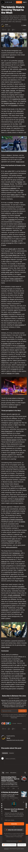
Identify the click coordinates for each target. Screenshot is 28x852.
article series (5, 272)
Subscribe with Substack (15, 830)
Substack (6, 848)
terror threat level (6, 431)
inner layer (22, 488)
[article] (14, 782)
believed (4, 561)
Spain (7, 90)
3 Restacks (19, 723)
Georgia (12, 90)
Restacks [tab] (11, 753)
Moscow (6, 184)
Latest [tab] (7, 772)
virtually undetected (14, 595)
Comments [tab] (5, 753)
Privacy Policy (19, 836)
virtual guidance (19, 499)
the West (14, 241)
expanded (11, 219)
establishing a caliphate (8, 188)
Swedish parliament (10, 103)
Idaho (3, 105)
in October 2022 (6, 343)
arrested (20, 61)
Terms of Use (21, 714)
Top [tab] (3, 772)
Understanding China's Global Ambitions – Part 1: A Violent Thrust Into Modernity (10, 779)
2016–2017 (20, 111)
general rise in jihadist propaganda (12, 519)
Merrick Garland (11, 440)
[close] (23, 802)
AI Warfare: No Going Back (9, 792)
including (4, 299)
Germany (21, 90)
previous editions (6, 236)
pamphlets (4, 314)
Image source (10, 57)
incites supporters (15, 278)
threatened (4, 268)
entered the (22, 69)
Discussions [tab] (13, 772)
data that (4, 578)
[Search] (25, 772)
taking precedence (11, 547)
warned (16, 423)
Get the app (22, 845)
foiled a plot (14, 194)
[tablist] (8, 753)
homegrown (16, 553)
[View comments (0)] (8, 29)
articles (15, 312)
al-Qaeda (22, 521)
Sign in (24, 2)
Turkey (17, 373)
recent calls (12, 249)
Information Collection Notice (17, 716)
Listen (24, 25)
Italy (4, 90)
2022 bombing (19, 325)
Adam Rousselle (14, 786)
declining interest (13, 541)
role (15, 363)
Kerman (19, 182)
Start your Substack (10, 845)
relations (4, 360)
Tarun (6, 24)
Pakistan (9, 373)
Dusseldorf (14, 105)
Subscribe (19, 2)
